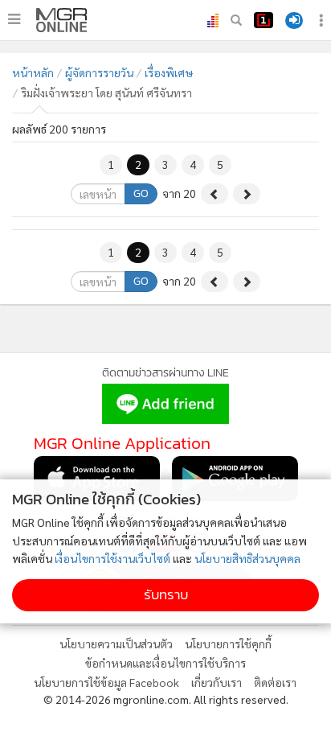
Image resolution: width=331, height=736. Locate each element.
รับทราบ (166, 595)
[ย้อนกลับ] (214, 193)
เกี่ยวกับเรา (216, 682)
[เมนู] (14, 19)
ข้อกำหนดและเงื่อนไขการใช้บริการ (165, 663)
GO (141, 193)
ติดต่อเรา (275, 682)
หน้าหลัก (33, 72)
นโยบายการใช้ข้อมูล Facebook (106, 682)
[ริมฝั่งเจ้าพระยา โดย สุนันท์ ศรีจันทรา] (61, 20)
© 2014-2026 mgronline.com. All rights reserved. (165, 699)
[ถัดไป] (246, 193)
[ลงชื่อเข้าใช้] (294, 20)
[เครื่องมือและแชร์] (323, 20)
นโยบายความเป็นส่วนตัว (116, 643)
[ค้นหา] (236, 20)
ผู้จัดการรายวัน (99, 72)
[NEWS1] (263, 20)
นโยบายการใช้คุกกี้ (228, 643)
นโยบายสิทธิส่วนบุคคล (247, 558)
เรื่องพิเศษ (169, 72)
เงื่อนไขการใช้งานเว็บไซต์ (112, 558)
